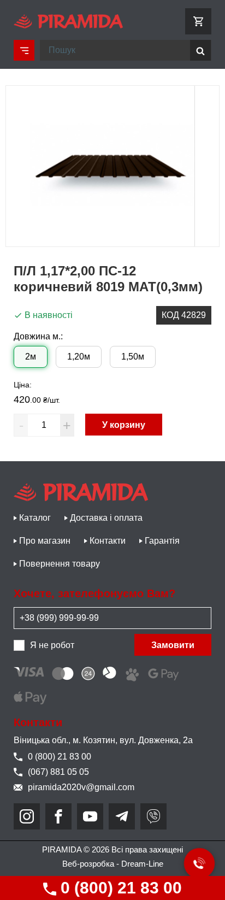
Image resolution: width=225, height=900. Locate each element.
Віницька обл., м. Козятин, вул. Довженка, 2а (103, 740)
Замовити (172, 645)
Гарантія (162, 540)
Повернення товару (59, 563)
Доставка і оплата (106, 517)
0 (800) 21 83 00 (119, 888)
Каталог (35, 517)
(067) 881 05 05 (58, 772)
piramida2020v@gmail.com (81, 787)
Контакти (108, 540)
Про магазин (44, 540)
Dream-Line (142, 863)
